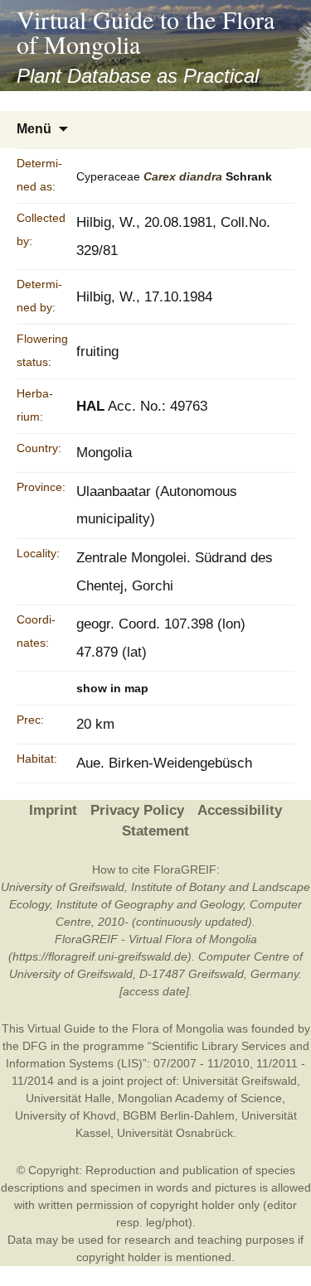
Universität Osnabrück (175, 1132)
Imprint (53, 810)
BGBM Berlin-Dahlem (179, 1115)
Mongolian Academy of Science (200, 1098)
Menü (34, 129)
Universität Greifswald (239, 1080)
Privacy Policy (137, 810)
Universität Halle (68, 1098)
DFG (34, 1045)
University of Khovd (65, 1115)
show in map (112, 688)
